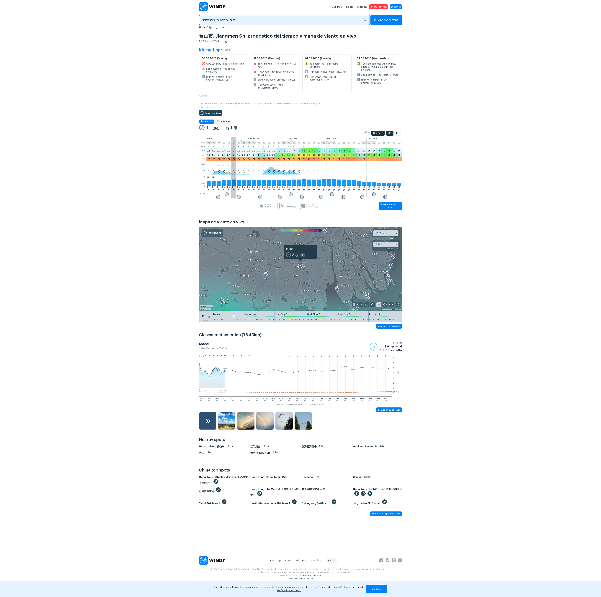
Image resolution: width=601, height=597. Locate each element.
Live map (336, 7)
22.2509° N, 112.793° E (211, 41)
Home (202, 27)
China (221, 27)
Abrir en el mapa (388, 20)
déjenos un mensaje (312, 575)
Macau (205, 344)
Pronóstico (207, 121)
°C (204, 159)
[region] (300, 269)
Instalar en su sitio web (390, 206)
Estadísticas (223, 121)
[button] (225, 41)
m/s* (203, 155)
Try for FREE (380, 7)
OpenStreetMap (386, 309)
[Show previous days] (208, 317)
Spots (349, 7)
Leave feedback (213, 113)
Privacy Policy (294, 579)
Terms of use (307, 579)
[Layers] (354, 304)
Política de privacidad (351, 587)
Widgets (362, 7)
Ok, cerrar (376, 589)
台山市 (231, 127)
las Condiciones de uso (289, 590)
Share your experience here (386, 514)
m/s (216, 127)
